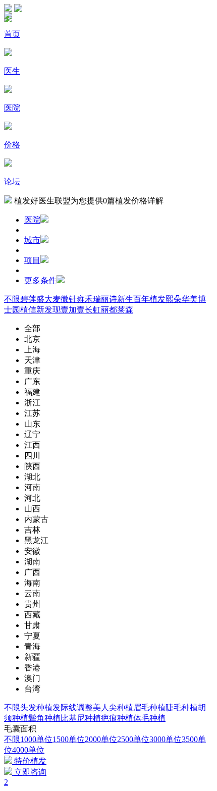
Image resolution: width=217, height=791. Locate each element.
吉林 (32, 529)
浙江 (32, 402)
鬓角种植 (44, 718)
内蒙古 (36, 519)
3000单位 (165, 739)
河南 (32, 487)
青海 (32, 646)
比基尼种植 (81, 718)
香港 (32, 667)
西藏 (32, 614)
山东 (32, 423)
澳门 (32, 678)
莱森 (125, 309)
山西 (32, 508)
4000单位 (28, 750)
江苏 (32, 413)
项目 (32, 260)
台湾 (32, 688)
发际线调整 (72, 707)
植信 (28, 309)
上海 (32, 349)
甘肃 (32, 625)
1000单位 (36, 739)
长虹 (93, 309)
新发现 (48, 309)
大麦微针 (60, 299)
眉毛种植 (149, 707)
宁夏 (32, 635)
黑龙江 (36, 540)
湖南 (32, 561)
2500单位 (133, 739)
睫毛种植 (182, 707)
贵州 (32, 604)
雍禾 (85, 299)
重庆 (32, 370)
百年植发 (149, 299)
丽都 (109, 309)
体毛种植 (149, 718)
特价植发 (29, 761)
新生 (125, 299)
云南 (32, 593)
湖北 (32, 476)
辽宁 (32, 434)
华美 (190, 299)
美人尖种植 (113, 707)
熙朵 (174, 299)
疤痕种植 (117, 718)
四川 (32, 455)
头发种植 (36, 707)
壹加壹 (73, 309)
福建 (32, 392)
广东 (32, 381)
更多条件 (40, 280)
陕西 (32, 466)
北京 (32, 339)
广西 (32, 572)
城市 (32, 240)
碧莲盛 (32, 299)
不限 (12, 299)
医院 (32, 220)
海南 (32, 582)
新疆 (32, 657)
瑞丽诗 (105, 299)
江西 (32, 445)
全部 (32, 328)
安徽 (32, 551)
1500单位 (68, 739)
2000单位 (101, 739)
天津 (32, 360)
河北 (32, 498)
